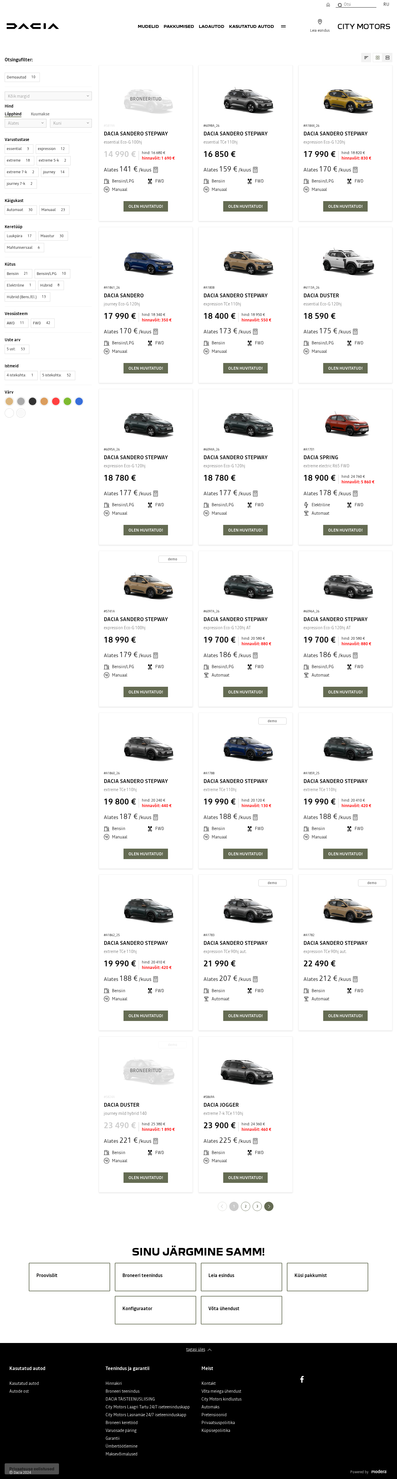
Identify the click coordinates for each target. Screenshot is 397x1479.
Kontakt (208, 1383)
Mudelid (148, 26)
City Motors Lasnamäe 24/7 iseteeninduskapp (145, 1415)
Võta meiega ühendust (221, 1391)
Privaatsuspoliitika (218, 1423)
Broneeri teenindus (122, 1391)
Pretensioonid (214, 1415)
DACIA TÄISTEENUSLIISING (130, 1399)
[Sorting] (366, 57)
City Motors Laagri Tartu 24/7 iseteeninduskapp (147, 1407)
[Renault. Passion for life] (33, 26)
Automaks (210, 1407)
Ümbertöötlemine (121, 1446)
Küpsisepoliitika (215, 1430)
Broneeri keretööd (121, 1423)
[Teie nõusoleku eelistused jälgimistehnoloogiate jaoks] (32, 1468)
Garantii (112, 1438)
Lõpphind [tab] (13, 114)
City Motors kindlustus (221, 1399)
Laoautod (211, 26)
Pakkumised (179, 26)
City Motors (363, 26)
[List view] (387, 57)
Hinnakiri (113, 1383)
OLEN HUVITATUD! (145, 206)
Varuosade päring (121, 1430)
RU (386, 4)
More (283, 26)
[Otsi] (339, 4)
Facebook (302, 1379)
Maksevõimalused (121, 1454)
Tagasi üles (195, 1349)
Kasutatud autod (251, 26)
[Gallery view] (377, 57)
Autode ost (19, 1391)
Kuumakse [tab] (40, 114)
